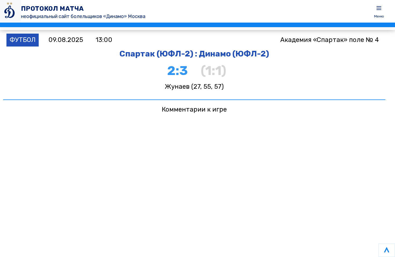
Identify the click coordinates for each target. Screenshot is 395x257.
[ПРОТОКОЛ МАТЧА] (10, 11)
